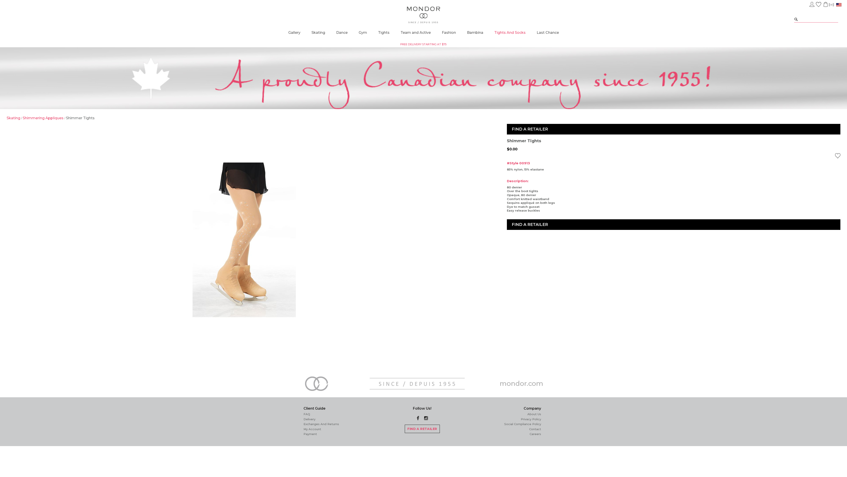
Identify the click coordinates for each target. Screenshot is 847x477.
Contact (535, 429)
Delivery (309, 419)
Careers (535, 434)
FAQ (307, 414)
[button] (837, 155)
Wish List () (818, 4)
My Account (312, 429)
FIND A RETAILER (422, 429)
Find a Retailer (530, 129)
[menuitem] (294, 32)
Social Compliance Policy (522, 424)
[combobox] (816, 19)
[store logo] (423, 15)
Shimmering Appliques (43, 118)
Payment (310, 434)
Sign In (812, 4)
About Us (534, 414)
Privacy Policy (531, 419)
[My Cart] (825, 4)
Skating (14, 118)
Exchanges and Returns (321, 424)
